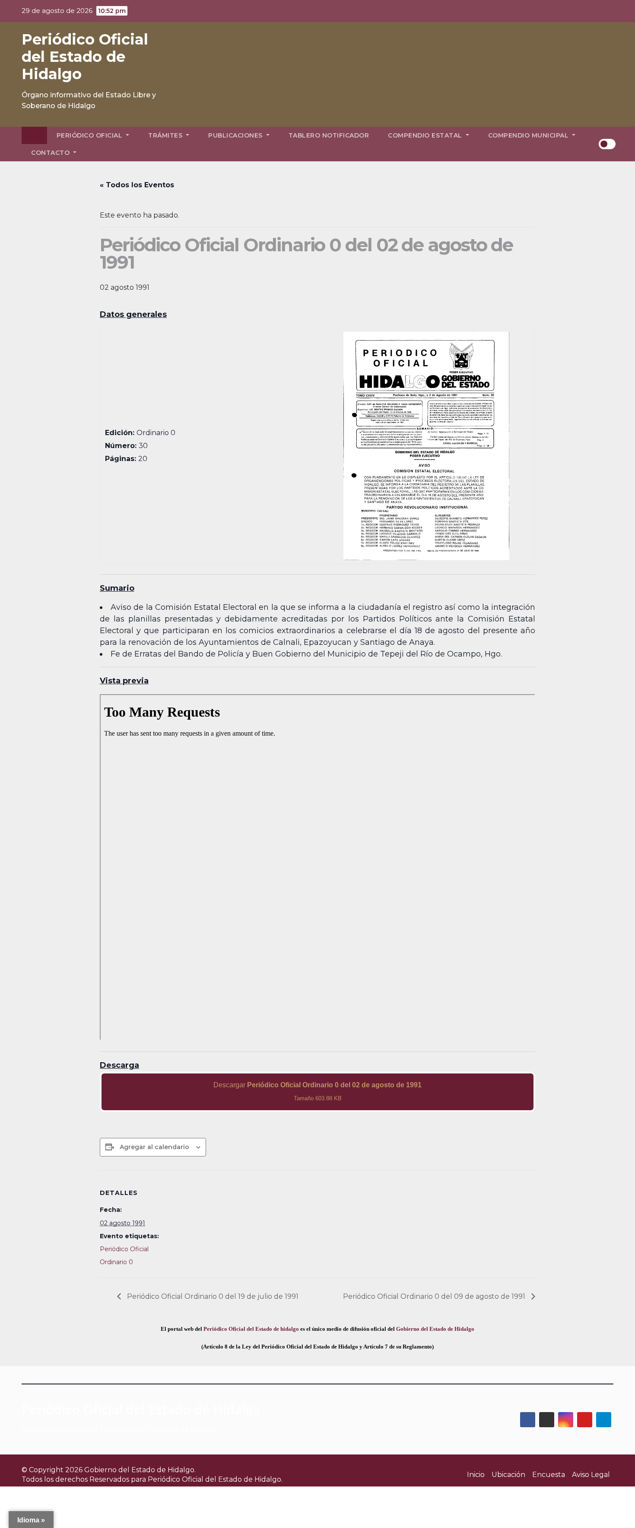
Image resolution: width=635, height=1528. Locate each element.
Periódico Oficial (90, 135)
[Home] (34, 135)
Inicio (476, 1474)
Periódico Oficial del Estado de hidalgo (251, 1329)
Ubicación (508, 1474)
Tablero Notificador (329, 135)
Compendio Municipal (529, 135)
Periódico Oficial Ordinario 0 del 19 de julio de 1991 (211, 1296)
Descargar (317, 1091)
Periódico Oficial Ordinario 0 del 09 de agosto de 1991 (435, 1296)
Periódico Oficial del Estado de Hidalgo (85, 56)
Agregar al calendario (154, 1147)
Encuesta (548, 1474)
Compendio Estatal (426, 135)
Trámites (166, 135)
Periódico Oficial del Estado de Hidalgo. (215, 1479)
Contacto (51, 153)
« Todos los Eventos (137, 185)
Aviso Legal (591, 1474)
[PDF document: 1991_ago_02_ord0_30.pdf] (317, 867)
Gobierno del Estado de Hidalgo (435, 1329)
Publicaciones (236, 135)
